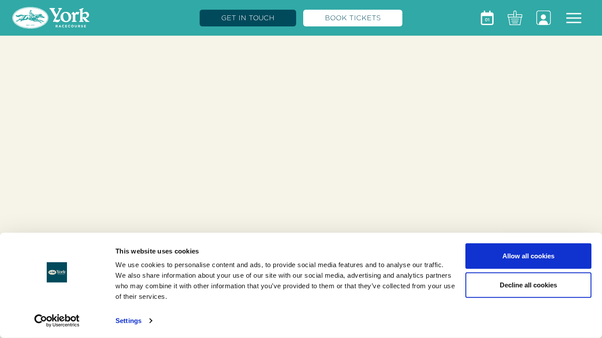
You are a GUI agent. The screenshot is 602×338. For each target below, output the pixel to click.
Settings (128, 320)
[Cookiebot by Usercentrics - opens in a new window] (57, 320)
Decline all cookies (528, 284)
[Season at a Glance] (487, 18)
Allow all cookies (528, 256)
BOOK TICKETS (353, 18)
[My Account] (543, 18)
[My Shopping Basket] (515, 18)
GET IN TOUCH (248, 18)
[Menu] (574, 18)
